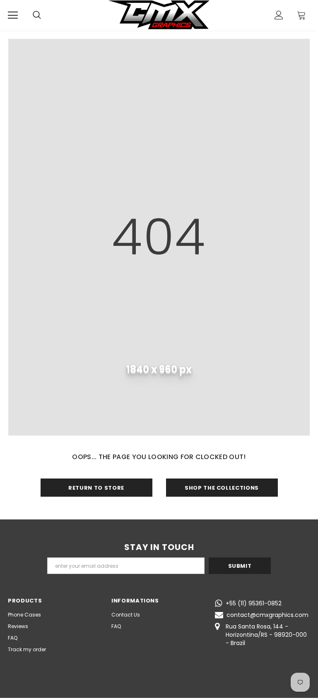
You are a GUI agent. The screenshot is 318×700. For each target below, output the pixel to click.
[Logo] (159, 14)
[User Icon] (279, 15)
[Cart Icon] (301, 15)
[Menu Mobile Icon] (13, 15)
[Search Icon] (37, 15)
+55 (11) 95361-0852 (254, 603)
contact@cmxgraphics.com (267, 615)
